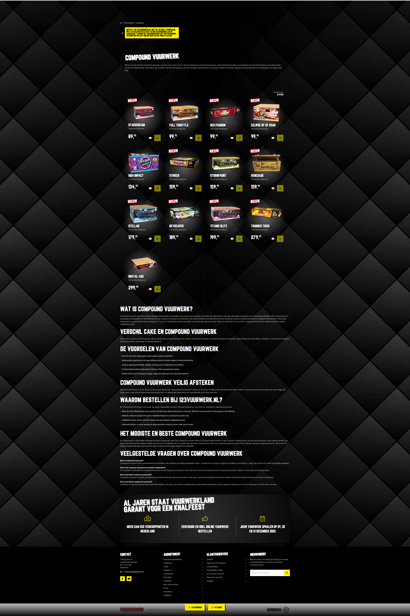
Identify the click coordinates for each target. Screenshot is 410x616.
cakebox (188, 339)
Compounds (139, 23)
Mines (165, 588)
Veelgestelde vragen (215, 570)
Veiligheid (167, 595)
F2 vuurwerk (161, 321)
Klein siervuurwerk (170, 584)
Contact (210, 559)
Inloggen (210, 581)
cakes (181, 316)
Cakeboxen (167, 563)
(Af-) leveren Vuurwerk (215, 574)
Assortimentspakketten (172, 559)
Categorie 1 (168, 570)
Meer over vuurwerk (215, 577)
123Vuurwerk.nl (128, 23)
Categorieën (196, 608)
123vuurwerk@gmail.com (134, 572)
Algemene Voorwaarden (216, 563)
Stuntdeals (167, 592)
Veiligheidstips (212, 567)
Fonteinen (167, 581)
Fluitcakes (167, 577)
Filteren (218, 608)
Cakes (165, 567)
